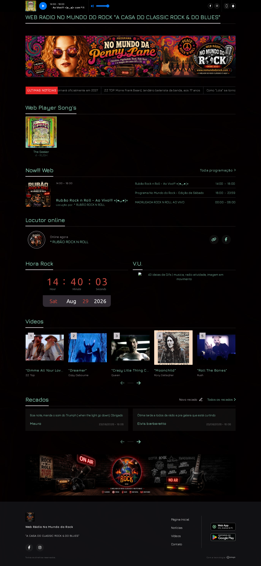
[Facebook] (210, 5)
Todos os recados (220, 399)
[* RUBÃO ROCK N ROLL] (36, 239)
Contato (176, 544)
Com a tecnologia (216, 557)
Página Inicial (180, 519)
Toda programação (216, 170)
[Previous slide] (122, 383)
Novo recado (188, 399)
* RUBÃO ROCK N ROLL (89, 204)
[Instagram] (216, 5)
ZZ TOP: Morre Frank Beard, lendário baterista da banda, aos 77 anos (123, 90)
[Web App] (226, 5)
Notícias (177, 527)
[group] (45, 353)
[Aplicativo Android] (233, 5)
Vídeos (176, 536)
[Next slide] (139, 383)
